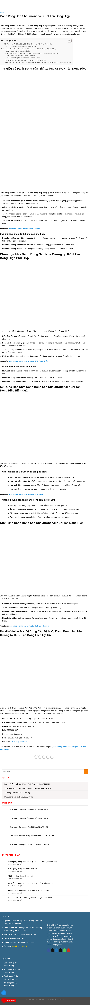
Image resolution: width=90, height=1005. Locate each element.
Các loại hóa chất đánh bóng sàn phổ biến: (22, 55)
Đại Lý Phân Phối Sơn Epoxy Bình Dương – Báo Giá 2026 (27, 784)
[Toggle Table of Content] (68, 41)
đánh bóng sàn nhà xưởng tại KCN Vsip (26, 494)
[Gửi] (86, 771)
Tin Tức (2, 13)
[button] (3, 4)
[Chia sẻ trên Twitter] (40, 757)
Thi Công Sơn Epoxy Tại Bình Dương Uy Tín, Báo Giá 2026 (27, 788)
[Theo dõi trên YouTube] (68, 950)
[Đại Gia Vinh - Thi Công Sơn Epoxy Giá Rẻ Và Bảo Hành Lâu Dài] (45, 4)
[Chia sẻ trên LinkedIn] (52, 757)
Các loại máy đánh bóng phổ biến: (20, 51)
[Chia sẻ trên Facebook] (36, 757)
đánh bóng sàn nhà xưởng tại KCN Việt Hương (29, 626)
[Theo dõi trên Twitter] (56, 950)
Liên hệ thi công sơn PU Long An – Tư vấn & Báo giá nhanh (31, 883)
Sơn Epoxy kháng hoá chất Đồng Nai (22, 869)
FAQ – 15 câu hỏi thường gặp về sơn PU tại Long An (28, 890)
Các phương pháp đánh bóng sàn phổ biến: (23, 46)
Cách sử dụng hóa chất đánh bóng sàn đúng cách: (25, 57)
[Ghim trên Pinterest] (48, 757)
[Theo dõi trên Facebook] (48, 950)
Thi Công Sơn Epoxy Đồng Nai (20, 876)
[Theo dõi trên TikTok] (52, 950)
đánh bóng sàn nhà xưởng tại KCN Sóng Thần (28, 361)
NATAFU (61, 999)
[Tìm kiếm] (87, 4)
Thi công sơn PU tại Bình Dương (17, 793)
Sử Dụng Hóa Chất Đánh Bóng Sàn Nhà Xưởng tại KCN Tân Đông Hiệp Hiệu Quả (32, 53)
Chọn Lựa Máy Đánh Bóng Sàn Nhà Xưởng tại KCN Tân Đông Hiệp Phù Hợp (29, 49)
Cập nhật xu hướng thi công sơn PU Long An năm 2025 (30, 898)
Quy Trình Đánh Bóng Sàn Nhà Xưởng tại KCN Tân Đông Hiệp (26, 60)
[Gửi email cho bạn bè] (44, 757)
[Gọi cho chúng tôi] (64, 950)
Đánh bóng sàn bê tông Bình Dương (24, 228)
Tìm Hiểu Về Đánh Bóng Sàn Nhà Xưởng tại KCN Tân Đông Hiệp (29, 44)
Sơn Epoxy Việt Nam (19, 742)
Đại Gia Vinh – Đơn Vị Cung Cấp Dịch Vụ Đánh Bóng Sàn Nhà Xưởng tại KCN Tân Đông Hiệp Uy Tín (38, 62)
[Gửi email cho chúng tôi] (60, 950)
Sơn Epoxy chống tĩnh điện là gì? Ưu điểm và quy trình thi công (32, 862)
